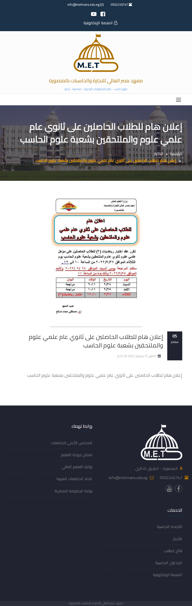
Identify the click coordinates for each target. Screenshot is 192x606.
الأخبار (177, 538)
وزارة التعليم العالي (77, 466)
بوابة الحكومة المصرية (73, 491)
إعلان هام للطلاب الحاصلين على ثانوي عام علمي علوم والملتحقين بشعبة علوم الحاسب (96, 341)
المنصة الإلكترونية (98, 22)
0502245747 (119, 4)
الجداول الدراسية (168, 562)
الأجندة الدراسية (169, 526)
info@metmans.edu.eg (84, 4)
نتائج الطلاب (173, 550)
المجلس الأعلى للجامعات (71, 442)
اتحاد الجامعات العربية (74, 478)
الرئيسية (176, 153)
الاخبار (158, 153)
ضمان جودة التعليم (76, 454)
